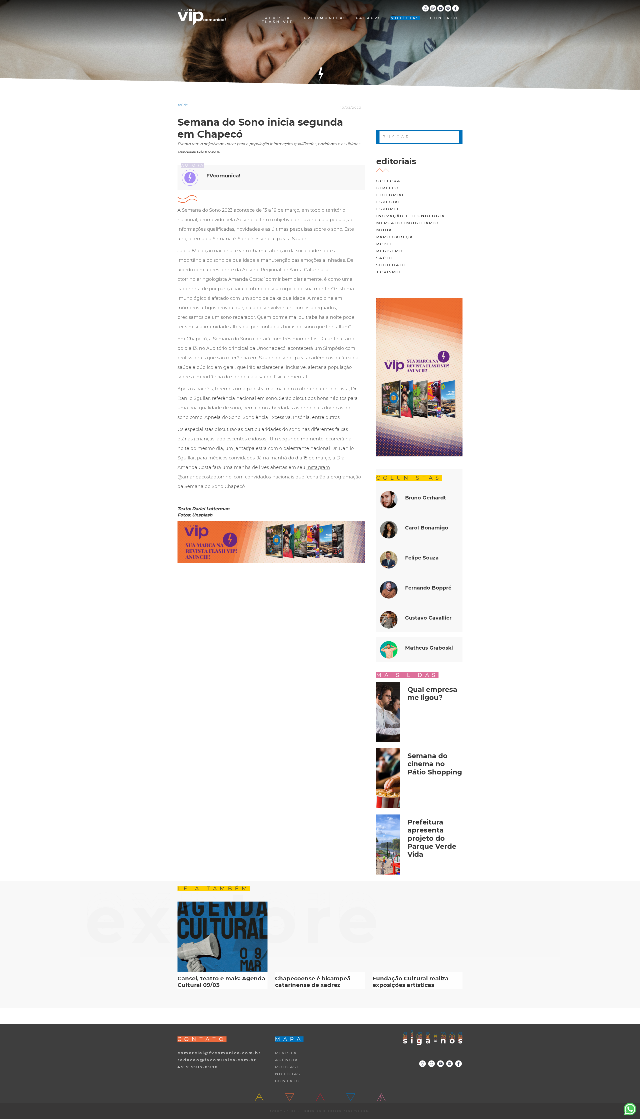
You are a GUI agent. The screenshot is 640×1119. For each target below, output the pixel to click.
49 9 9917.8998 (198, 1066)
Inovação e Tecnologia (410, 215)
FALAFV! (368, 18)
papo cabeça (394, 236)
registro (389, 250)
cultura (388, 180)
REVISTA (286, 1052)
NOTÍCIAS (405, 18)
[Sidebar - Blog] (419, 377)
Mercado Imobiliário (407, 222)
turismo (388, 271)
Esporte (388, 208)
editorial (390, 194)
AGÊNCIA (286, 1059)
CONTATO (444, 18)
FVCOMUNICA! (325, 18)
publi (384, 243)
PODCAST (287, 1066)
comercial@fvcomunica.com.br (219, 1052)
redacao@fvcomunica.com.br (217, 1059)
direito (387, 187)
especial (388, 201)
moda (384, 229)
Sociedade (391, 264)
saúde (385, 257)
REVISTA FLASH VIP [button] (278, 20)
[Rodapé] (271, 542)
